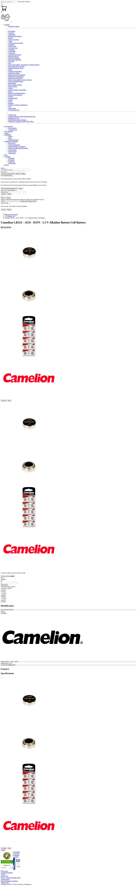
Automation (11, 34)
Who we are (11, 143)
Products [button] (7, 25)
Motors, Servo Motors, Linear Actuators (20, 80)
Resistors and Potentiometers (16, 93)
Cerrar (3, 850)
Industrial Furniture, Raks (15, 68)
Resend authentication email (9, 188)
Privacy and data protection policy (18, 148)
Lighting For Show (13, 73)
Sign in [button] (6, 165)
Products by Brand (13, 26)
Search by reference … (25, 1)
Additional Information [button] (11, 141)
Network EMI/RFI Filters (15, 81)
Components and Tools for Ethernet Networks (21, 116)
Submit (23, 174)
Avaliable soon (12, 130)
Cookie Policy (12, 150)
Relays (10, 91)
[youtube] (16, 853)
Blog (5, 155)
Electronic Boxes (13, 56)
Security (10, 96)
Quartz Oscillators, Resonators (17, 90)
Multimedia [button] (7, 135)
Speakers (11, 103)
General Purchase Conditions (16, 146)
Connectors (11, 53)
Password (3, 172)
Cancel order (4, 203)
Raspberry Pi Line (13, 118)
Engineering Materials (14, 60)
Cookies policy (5, 879)
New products (12, 128)
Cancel (17, 174)
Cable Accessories (13, 39)
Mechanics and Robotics (15, 78)
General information (14, 145)
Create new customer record (28, 201)
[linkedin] (16, 855)
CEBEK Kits (12, 46)
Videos (10, 136)
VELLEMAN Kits (13, 110)
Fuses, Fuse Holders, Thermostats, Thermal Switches (23, 65)
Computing (11, 49)
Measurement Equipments (15, 76)
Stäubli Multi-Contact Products (17, 120)
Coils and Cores (13, 48)
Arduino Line (12, 115)
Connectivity (12, 51)
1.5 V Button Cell (9, 216)
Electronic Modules (14, 58)
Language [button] (7, 156)
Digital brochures (13, 140)
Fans (9, 63)
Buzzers (10, 38)
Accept (8, 197)
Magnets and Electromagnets (16, 75)
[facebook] (16, 852)
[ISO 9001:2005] (16, 869)
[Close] (6, 168)
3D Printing (11, 31)
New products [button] (8, 126)
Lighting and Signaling (15, 71)
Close (3, 197)
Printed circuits (12, 86)
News (10, 138)
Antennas (11, 33)
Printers (10, 88)
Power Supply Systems (15, 85)
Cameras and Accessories (15, 43)
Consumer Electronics (14, 54)
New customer (8, 131)
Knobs (10, 70)
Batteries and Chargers (15, 36)
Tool (9, 106)
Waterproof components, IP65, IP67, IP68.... (21, 121)
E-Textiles (11, 61)
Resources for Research (15, 95)
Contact (6, 133)
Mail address (4, 192)
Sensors (10, 100)
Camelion (3, 613)
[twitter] (15, 857)
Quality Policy (12, 151)
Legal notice (11, 153)
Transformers (12, 108)
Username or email (6, 170)
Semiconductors (13, 98)
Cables (10, 41)
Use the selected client (12, 201)
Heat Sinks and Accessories (16, 66)
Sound (10, 101)
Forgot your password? (7, 174)
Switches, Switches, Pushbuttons (17, 105)
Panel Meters (12, 83)
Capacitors (11, 44)
